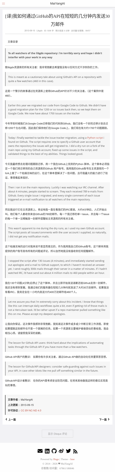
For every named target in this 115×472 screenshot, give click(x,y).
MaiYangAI (57, 3)
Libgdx (39, 30)
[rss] (75, 452)
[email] (40, 452)
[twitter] (68, 452)
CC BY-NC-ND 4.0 (31, 410)
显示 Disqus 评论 (57, 433)
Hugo (56, 459)
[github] (54, 452)
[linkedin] (47, 452)
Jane (72, 459)
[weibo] (61, 452)
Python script (95, 137)
